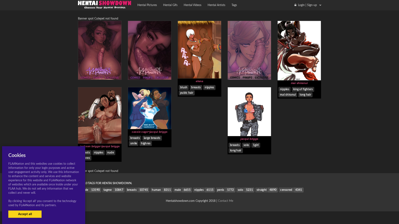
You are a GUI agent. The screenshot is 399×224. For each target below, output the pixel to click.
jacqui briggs (249, 138)
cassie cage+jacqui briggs (149, 131)
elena (199, 81)
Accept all (25, 214)
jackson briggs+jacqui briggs (100, 146)
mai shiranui (299, 83)
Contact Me (225, 201)
